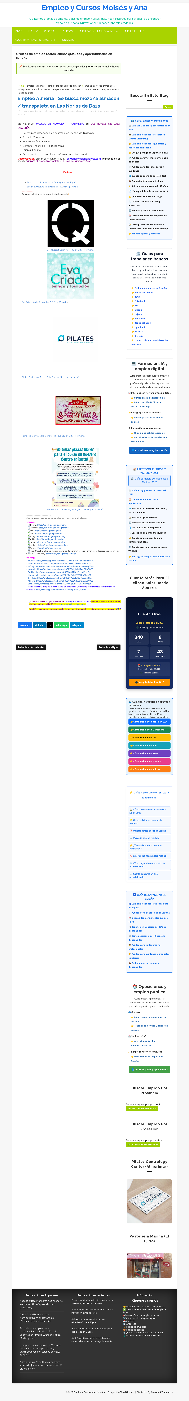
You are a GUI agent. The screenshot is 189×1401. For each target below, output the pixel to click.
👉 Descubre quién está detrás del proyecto (144, 1306)
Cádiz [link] (30, 563)
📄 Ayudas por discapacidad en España (149, 912)
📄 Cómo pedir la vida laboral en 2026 (148, 191)
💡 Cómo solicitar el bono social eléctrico (145, 822)
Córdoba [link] (32, 578)
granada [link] (32, 569)
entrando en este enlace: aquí (71, 604)
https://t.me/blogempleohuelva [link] (51, 542)
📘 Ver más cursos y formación (149, 450)
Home (21, 85)
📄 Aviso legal (129, 1323)
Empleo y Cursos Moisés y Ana (94, 7)
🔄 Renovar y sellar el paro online (146, 210)
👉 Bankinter (138, 318)
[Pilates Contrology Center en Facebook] (149, 1201)
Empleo (33, 31)
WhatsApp (61, 625)
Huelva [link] (31, 575)
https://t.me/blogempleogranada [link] (54, 527)
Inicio (18, 31)
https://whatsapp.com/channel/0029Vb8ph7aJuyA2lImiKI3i (62, 589)
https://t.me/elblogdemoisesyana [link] (61, 553)
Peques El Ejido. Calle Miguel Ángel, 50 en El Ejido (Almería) (75, 509)
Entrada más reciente (31, 647)
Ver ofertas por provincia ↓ (142, 1108)
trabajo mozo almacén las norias (34, 89)
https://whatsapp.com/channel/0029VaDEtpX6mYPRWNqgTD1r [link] (65, 566)
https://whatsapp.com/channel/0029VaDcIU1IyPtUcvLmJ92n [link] (64, 578)
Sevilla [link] (31, 572)
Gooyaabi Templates (162, 1392)
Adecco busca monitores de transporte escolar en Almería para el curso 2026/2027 (41, 1304)
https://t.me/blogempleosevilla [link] (49, 539)
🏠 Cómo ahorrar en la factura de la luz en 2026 (147, 811)
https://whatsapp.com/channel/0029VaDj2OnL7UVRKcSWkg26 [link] (62, 583)
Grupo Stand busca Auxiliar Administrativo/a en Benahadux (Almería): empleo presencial (37, 1318)
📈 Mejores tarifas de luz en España (147, 830)
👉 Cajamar (137, 314)
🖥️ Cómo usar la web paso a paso (139, 1318)
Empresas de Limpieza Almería (98, 31)
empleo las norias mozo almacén (64, 85)
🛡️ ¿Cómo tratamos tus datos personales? (143, 1332)
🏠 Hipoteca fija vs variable (142, 517)
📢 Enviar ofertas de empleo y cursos (141, 1315)
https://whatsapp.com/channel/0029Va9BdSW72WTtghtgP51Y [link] (64, 560)
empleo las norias (36, 85)
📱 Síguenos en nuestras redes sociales (142, 1335)
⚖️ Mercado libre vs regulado (144, 838)
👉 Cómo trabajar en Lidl (143, 737)
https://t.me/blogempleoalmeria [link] (51, 525)
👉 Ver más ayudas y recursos (144, 233)
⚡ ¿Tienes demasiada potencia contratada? (145, 847)
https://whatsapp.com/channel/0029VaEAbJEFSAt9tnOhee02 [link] (63, 575)
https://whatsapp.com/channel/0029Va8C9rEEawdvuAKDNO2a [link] (64, 581)
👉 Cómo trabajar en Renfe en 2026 (148, 721)
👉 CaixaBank (138, 301)
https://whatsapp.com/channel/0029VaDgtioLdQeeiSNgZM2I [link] (65, 569)
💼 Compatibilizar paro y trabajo (145, 181)
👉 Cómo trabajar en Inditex (145, 769)
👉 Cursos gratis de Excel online (148, 397)
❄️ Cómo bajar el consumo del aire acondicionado (147, 865)
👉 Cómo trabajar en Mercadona (147, 729)
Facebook (25, 625)
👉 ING (134, 305)
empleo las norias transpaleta (99, 85)
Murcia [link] (31, 560)
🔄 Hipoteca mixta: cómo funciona (146, 522)
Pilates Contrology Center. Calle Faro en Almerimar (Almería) (50, 377)
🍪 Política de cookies (133, 1329)
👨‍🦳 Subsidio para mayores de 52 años (148, 186)
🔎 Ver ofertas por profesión (143, 1144)
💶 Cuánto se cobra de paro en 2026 (147, 175)
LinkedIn (39, 625)
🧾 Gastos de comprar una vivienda (147, 532)
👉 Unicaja (136, 309)
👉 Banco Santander (142, 292)
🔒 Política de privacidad (134, 1326)
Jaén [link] (30, 583)
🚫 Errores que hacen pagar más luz (147, 856)
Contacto (67, 40)
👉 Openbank (138, 327)
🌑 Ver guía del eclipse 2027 (149, 682)
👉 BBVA (135, 296)
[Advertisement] (149, 67)
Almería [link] (31, 581)
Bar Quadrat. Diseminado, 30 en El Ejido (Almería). (70, 250)
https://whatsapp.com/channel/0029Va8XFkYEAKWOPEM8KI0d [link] (63, 563)
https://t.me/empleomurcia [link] (49, 548)
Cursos (49, 31)
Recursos (66, 31)
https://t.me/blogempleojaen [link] (48, 530)
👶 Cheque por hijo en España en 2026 (148, 152)
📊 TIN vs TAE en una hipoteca (144, 527)
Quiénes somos (145, 1300)
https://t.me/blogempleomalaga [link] (51, 536)
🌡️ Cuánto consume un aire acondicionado (143, 876)
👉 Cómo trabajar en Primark (145, 761)
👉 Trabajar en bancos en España (149, 288)
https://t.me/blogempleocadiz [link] (48, 533)
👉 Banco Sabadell (141, 322)
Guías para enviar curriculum (35, 40)
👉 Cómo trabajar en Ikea (143, 745)
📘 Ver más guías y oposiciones (149, 1069)
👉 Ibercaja (137, 336)
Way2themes (127, 1392)
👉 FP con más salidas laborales (148, 432)
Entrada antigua (108, 647)
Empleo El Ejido (134, 31)
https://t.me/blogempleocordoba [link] (53, 545)
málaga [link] (31, 566)
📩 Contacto (129, 1321)
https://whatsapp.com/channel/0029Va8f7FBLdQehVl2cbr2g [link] (62, 572)
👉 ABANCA (137, 331)
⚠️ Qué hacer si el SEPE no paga (145, 196)
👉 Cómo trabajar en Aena (144, 753)
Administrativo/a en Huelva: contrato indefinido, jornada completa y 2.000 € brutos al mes (41, 1365)
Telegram (77, 625)
